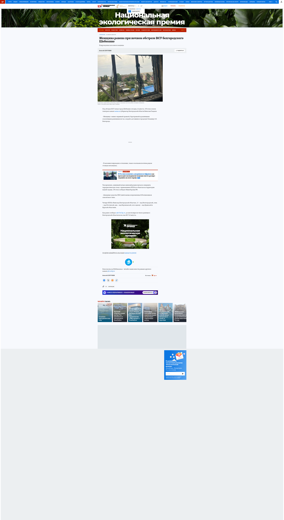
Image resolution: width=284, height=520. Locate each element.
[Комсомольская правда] (106, 5)
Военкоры (121, 30)
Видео (15, 2)
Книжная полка (220, 2)
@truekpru (111, 271)
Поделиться (180, 50)
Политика (33, 2)
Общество (41, 2)
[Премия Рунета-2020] (120, 6)
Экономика (50, 2)
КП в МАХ (138, 30)
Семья (187, 2)
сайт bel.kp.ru (120, 213)
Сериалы (252, 2)
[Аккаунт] (281, 2)
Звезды (63, 2)
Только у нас (114, 30)
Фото (10, 2)
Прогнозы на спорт (232, 2)
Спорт (94, 2)
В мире (57, 2)
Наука (88, 2)
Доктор (156, 2)
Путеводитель (208, 2)
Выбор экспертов (146, 2)
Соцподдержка (80, 2)
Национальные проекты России (129, 2)
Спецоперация (23, 2)
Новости (107, 30)
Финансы (163, 2)
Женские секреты (196, 2)
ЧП (106, 286)
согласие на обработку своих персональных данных (173, 377)
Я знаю (181, 2)
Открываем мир (173, 2)
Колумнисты (102, 2)
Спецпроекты (261, 2)
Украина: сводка (130, 30)
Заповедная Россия (156, 30)
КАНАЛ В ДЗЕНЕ (130, 253)
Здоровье (71, 2)
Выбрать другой (135, 11)
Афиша (174, 30)
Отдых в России (145, 30)
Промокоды (244, 2)
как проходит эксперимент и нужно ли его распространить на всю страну (136, 176)
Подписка (182, 6)
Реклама (173, 6)
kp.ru (155, 275)
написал (117, 111)
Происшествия (112, 2)
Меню (2, 2)
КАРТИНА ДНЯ (111, 286)
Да (129, 11)
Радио (166, 6)
